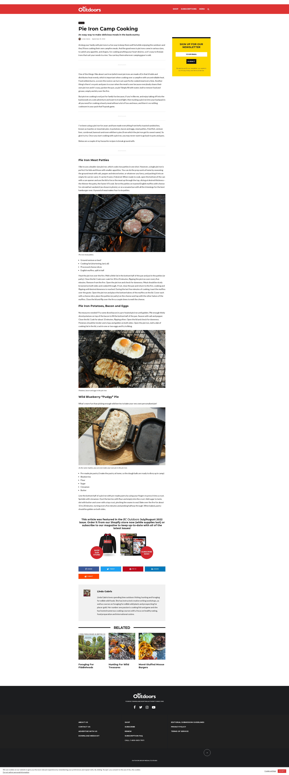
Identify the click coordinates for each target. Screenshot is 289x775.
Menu (202, 9)
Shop (175, 9)
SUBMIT (191, 61)
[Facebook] (134, 707)
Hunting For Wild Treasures (119, 666)
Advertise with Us (87, 731)
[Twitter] (140, 707)
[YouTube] (153, 707)
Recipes (81, 23)
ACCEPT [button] (282, 771)
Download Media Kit (88, 736)
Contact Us (84, 727)
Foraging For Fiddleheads (86, 666)
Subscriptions (189, 9)
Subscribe (130, 727)
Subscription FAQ (134, 736)
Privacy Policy (178, 727)
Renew (128, 731)
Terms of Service (180, 731)
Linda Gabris (86, 39)
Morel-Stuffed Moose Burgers (151, 666)
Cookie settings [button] (270, 771)
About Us (83, 722)
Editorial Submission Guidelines (187, 722)
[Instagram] (147, 707)
